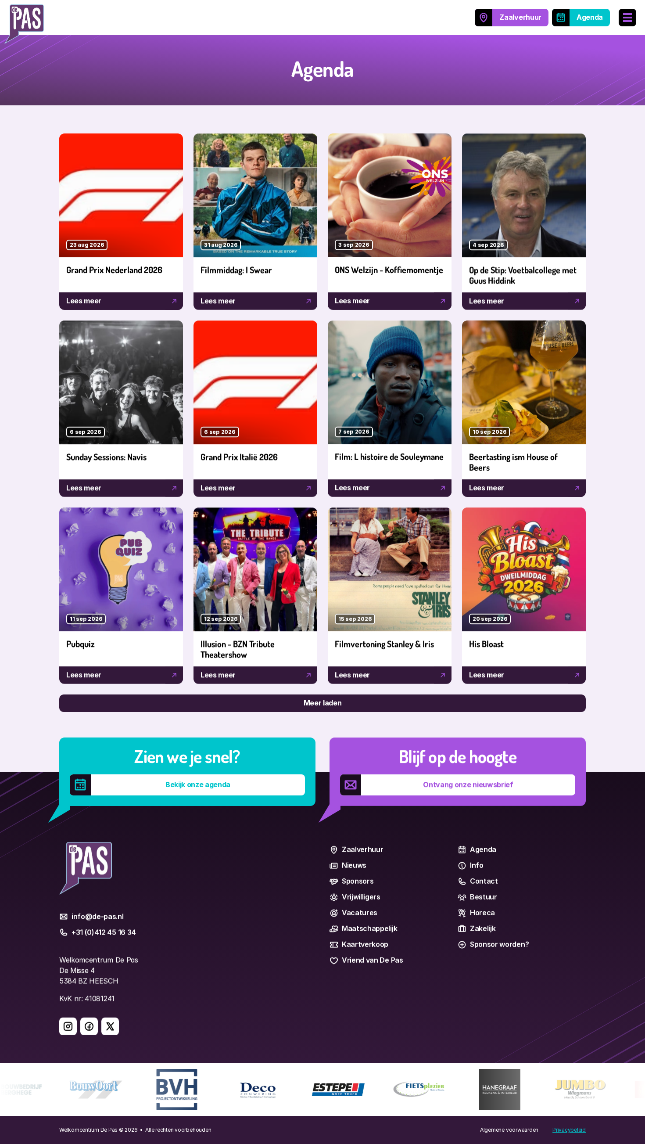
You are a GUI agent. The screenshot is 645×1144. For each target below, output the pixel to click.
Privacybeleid (569, 1129)
